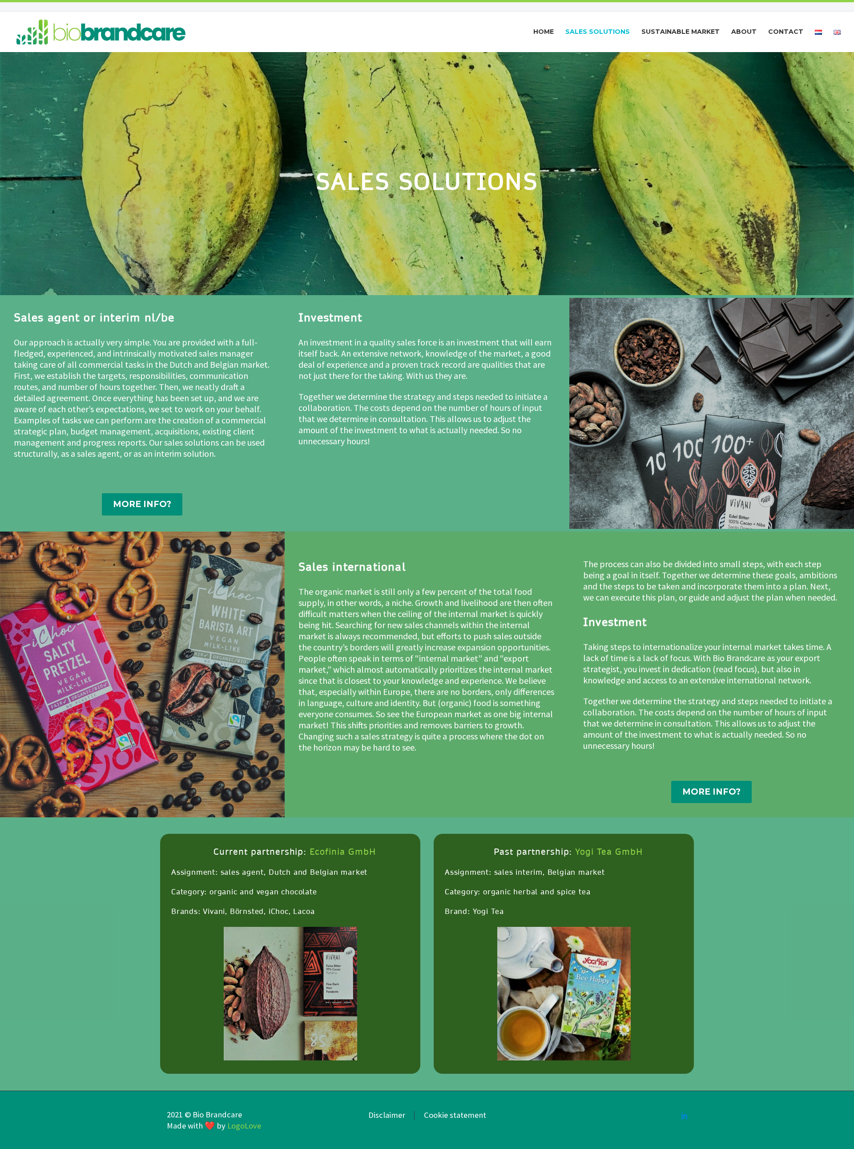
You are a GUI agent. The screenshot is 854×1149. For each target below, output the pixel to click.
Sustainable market (680, 32)
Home (543, 32)
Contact (785, 32)
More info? (142, 504)
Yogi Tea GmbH (608, 851)
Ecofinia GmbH (342, 851)
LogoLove (244, 1126)
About (744, 32)
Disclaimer (386, 1115)
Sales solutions (597, 32)
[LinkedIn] (684, 1115)
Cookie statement (455, 1115)
